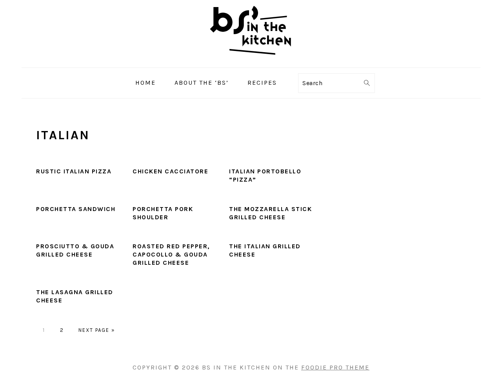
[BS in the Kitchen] (251, 61)
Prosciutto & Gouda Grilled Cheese (75, 250)
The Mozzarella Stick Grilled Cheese (270, 213)
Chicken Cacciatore (170, 171)
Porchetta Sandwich (75, 209)
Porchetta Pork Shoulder (163, 213)
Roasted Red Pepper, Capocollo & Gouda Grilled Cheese (171, 254)
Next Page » (96, 330)
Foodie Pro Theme (335, 367)
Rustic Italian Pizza (73, 171)
